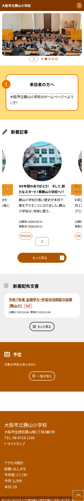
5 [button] (56, 59)
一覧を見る (44, 376)
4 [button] (53, 59)
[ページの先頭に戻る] (78, 495)
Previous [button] (7, 34)
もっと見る (40, 257)
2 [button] (46, 59)
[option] (42, 34)
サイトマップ (16, 443)
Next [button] (76, 34)
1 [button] (42, 59)
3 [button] (49, 59)
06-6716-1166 (23, 437)
